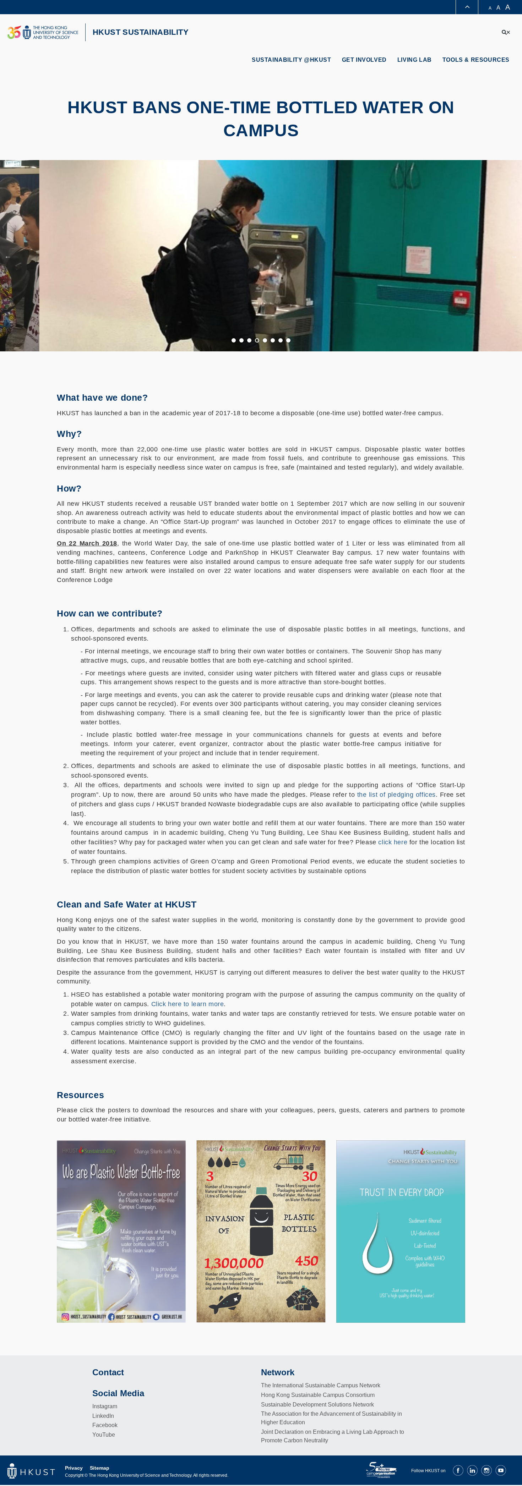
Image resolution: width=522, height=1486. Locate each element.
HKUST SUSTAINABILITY (141, 32)
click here (392, 842)
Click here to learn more (187, 1004)
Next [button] (514, 255)
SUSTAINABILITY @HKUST (291, 60)
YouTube (103, 1435)
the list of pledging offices (396, 794)
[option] (261, 256)
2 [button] (242, 340)
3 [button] (249, 340)
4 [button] (257, 340)
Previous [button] (7, 255)
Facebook (105, 1425)
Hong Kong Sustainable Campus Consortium (318, 1395)
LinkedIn (103, 1416)
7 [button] (281, 340)
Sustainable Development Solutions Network (317, 1405)
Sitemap (99, 1468)
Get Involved (364, 60)
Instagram (104, 1406)
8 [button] (288, 340)
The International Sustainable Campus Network (320, 1385)
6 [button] (273, 340)
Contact (108, 1372)
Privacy (74, 1468)
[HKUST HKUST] (42, 32)
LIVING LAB (414, 60)
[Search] (506, 32)
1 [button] (234, 340)
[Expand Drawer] (467, 7)
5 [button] (265, 340)
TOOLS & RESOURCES (476, 60)
